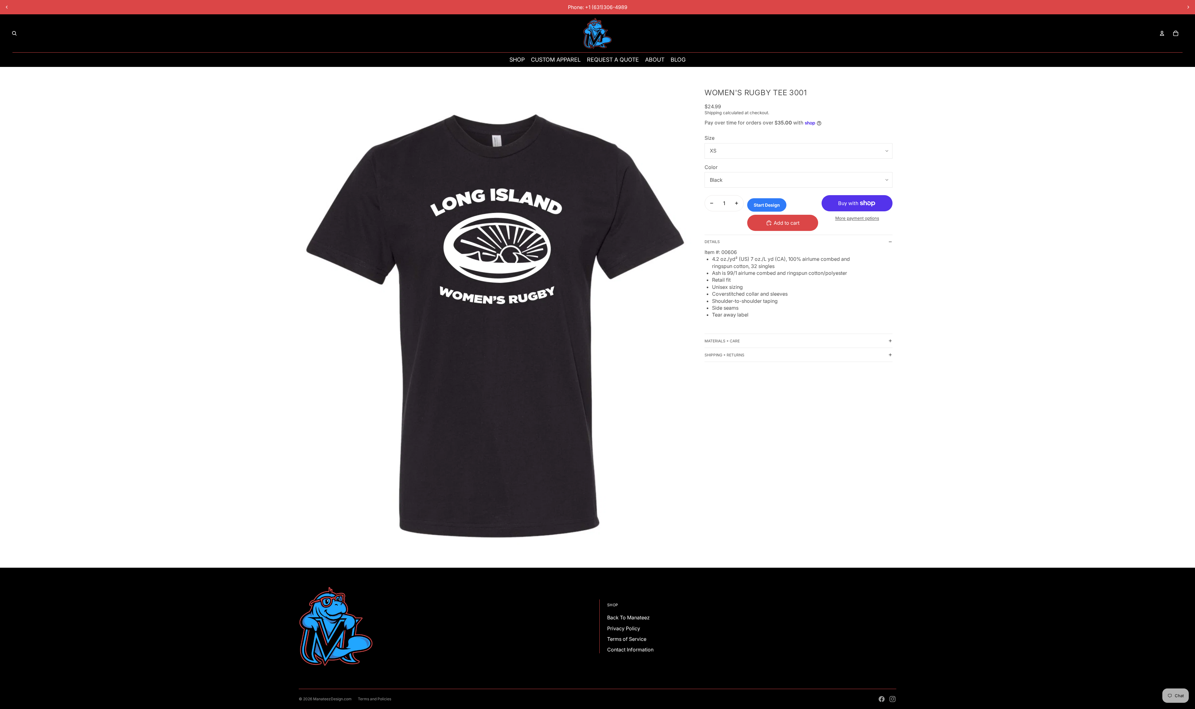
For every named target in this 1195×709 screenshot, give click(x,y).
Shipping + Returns (724, 355)
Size (710, 138)
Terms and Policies (374, 699)
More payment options (857, 218)
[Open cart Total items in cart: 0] (1176, 33)
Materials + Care (722, 341)
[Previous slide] (7, 7)
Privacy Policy (623, 628)
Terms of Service (626, 639)
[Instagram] (892, 699)
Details (712, 241)
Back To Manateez (628, 617)
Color (711, 167)
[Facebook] (881, 699)
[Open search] (14, 33)
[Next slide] (1188, 7)
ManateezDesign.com (332, 699)
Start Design (767, 205)
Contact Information (630, 649)
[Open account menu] (1162, 33)
